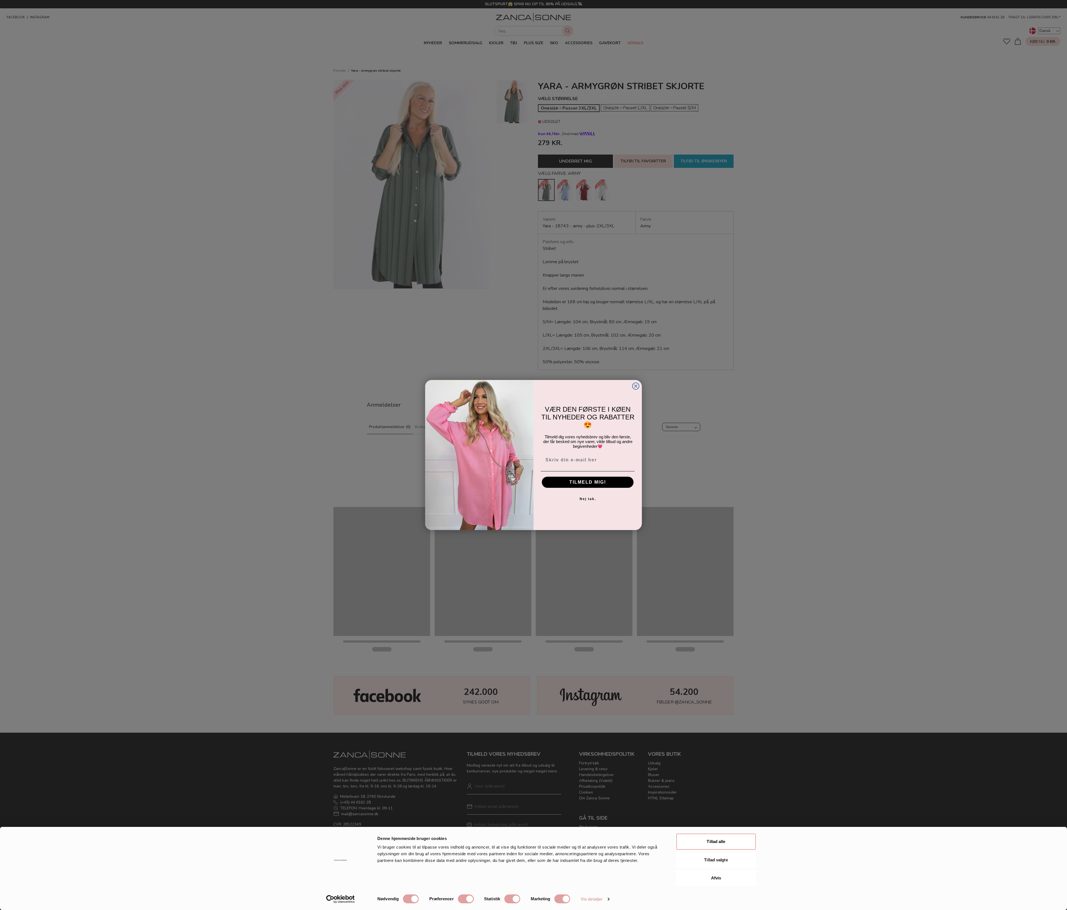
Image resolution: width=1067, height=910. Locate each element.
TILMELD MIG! (587, 482)
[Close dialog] (635, 386)
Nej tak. (588, 499)
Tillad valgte (716, 859)
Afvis (716, 878)
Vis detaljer (592, 899)
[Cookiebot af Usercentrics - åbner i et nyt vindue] (340, 899)
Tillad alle (716, 841)
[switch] (466, 898)
